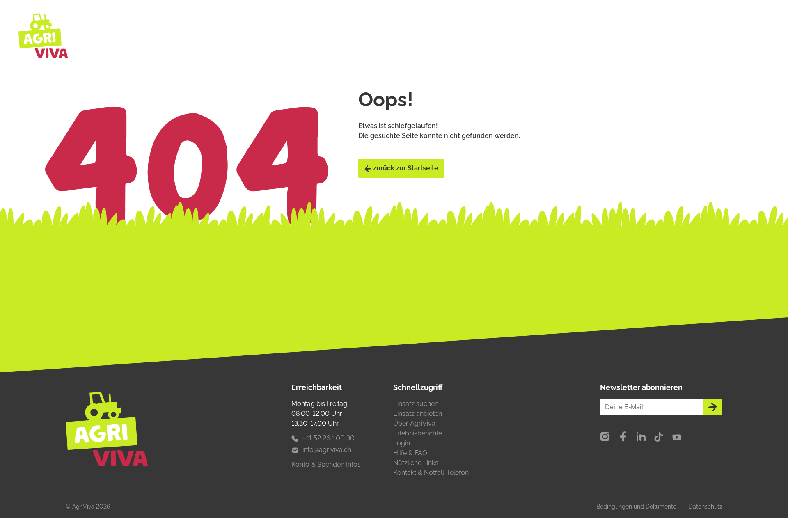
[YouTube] (677, 437)
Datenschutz (705, 506)
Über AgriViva (414, 423)
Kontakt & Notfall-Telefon (431, 473)
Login (401, 443)
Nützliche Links (415, 463)
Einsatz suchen (415, 404)
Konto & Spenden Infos (326, 464)
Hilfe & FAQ (410, 453)
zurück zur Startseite (404, 168)
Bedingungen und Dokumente (636, 506)
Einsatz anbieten (417, 413)
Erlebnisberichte (417, 433)
